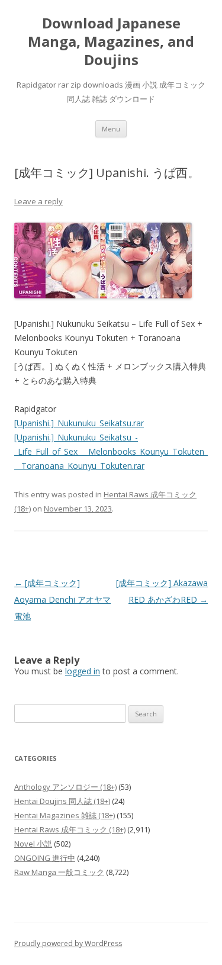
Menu (111, 128)
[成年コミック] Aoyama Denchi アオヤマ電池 (62, 599)
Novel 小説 (33, 843)
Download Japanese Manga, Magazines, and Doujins (111, 41)
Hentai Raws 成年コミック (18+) (70, 829)
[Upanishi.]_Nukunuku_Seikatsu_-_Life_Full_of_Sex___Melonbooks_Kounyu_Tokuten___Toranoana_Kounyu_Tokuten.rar (111, 451)
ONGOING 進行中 (44, 858)
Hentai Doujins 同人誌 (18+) (62, 801)
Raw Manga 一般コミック (59, 872)
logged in (82, 671)
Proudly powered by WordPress (68, 943)
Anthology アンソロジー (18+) (65, 786)
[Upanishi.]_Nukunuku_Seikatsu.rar (79, 423)
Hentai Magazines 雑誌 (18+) (64, 815)
